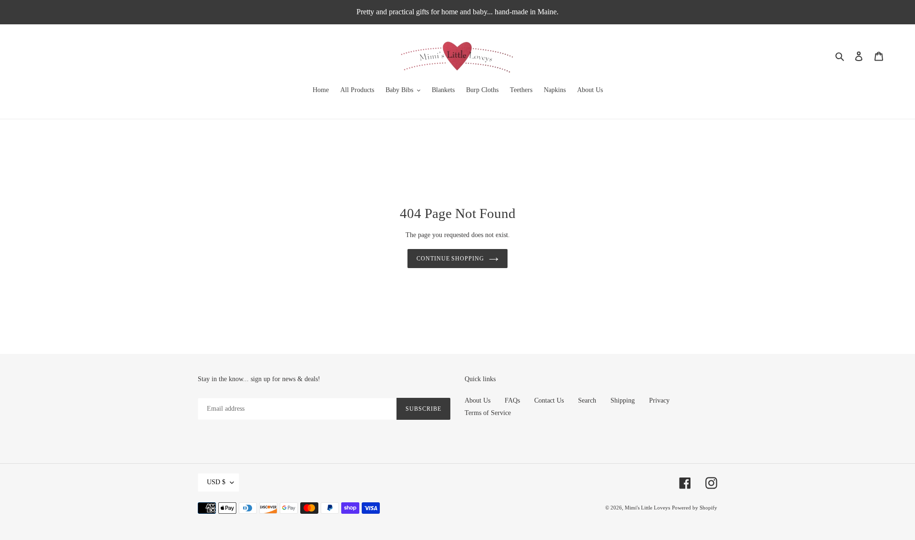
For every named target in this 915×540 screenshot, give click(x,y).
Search (587, 400)
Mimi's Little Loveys (647, 507)
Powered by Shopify (694, 507)
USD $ (216, 482)
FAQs (512, 400)
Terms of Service (488, 412)
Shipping (622, 400)
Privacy (659, 400)
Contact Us (549, 400)
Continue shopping (450, 258)
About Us (477, 400)
